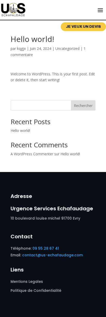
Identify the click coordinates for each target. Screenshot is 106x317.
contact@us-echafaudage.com (52, 255)
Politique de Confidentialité (36, 290)
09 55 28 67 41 (45, 248)
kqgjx (21, 48)
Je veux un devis (83, 27)
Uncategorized (67, 48)
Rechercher (83, 105)
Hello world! (20, 130)
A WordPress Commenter (32, 153)
